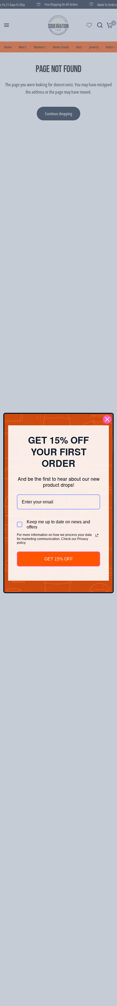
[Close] (107, 419)
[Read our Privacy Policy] (97, 535)
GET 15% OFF (58, 559)
